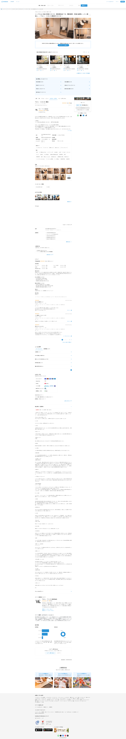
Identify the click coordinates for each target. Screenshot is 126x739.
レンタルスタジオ (48, 697)
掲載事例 (50, 707)
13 (69, 339)
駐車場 (81, 699)
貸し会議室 (43, 697)
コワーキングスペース (63, 147)
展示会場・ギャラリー (50, 699)
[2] (71, 339)
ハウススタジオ (37, 698)
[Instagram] (65, 735)
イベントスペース (69, 698)
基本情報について (47, 348)
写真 (39, 98)
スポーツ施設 (57, 699)
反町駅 (51, 237)
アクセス (42, 98)
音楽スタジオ (57, 147)
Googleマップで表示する (67, 224)
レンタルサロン (66, 697)
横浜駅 (52, 232)
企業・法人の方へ (38, 718)
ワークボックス (82, 697)
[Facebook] (63, 735)
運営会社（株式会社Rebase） (39, 713)
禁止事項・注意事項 (53, 98)
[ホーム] (4, 1)
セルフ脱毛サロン (38, 702)
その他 (42, 702)
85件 (71, 103)
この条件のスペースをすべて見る (82, 73)
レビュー (47, 98)
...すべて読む (69, 130)
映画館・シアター (38, 699)
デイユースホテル (63, 698)
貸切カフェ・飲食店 (76, 698)
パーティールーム (60, 697)
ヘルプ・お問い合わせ (62, 98)
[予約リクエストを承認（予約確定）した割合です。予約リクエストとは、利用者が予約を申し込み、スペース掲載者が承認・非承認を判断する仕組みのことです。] (45, 112)
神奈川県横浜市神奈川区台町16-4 (41, 105)
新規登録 (122, 1)
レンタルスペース (39, 147)
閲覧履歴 (12, 1)
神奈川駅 (51, 235)
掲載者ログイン (46, 707)
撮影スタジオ (51, 147)
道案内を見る (68, 241)
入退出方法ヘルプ (49, 254)
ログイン (117, 1)
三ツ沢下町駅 (53, 234)
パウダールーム (43, 699)
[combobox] (63, 5)
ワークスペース (45, 147)
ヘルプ (18, 1)
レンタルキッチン (43, 698)
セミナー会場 (77, 697)
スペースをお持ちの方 (109, 1)
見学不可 (70, 105)
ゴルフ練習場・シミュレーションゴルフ (72, 699)
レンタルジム (49, 698)
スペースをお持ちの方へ (39, 707)
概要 (36, 98)
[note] (68, 735)
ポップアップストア (86, 699)
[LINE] (58, 735)
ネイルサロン (82, 698)
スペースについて (39, 348)
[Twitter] (60, 735)
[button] (48, 82)
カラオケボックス (63, 699)
